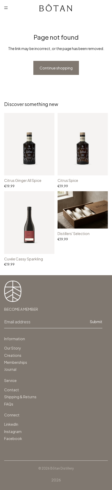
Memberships (15, 362)
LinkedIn (11, 424)
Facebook (13, 438)
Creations (12, 355)
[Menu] (6, 8)
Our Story (12, 348)
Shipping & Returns (20, 396)
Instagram (13, 431)
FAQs (8, 404)
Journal (10, 369)
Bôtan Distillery (62, 468)
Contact (11, 389)
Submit (96, 321)
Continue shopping (56, 68)
